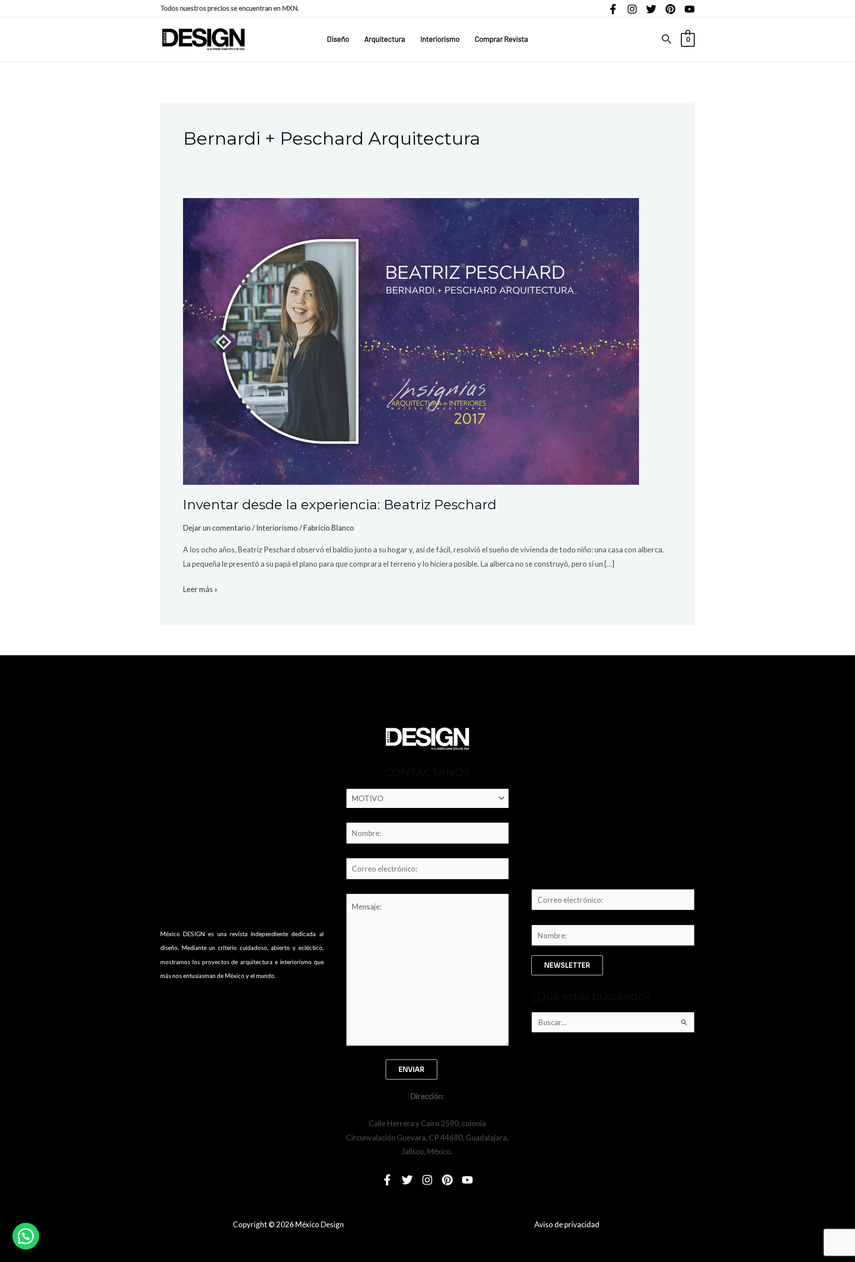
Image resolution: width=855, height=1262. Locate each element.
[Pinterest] (670, 9)
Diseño (338, 38)
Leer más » (200, 588)
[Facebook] (613, 9)
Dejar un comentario (217, 527)
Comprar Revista (501, 38)
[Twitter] (651, 9)
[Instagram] (632, 9)
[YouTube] (689, 9)
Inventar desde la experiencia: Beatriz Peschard (340, 504)
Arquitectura (384, 38)
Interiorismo (440, 38)
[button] (666, 39)
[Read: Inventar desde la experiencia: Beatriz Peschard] (411, 340)
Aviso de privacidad (566, 1224)
